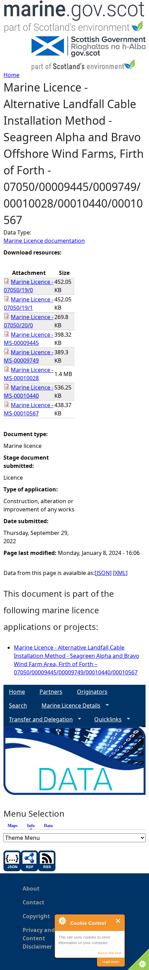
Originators (92, 691)
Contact (33, 902)
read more (111, 962)
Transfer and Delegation (38, 719)
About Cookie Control (62, 920)
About (31, 888)
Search (18, 705)
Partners (51, 691)
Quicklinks (105, 719)
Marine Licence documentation (44, 240)
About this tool (109, 953)
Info (32, 825)
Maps (13, 825)
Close (118, 921)
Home (11, 75)
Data (48, 825)
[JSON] (103, 573)
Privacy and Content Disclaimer (39, 938)
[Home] (74, 18)
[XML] (120, 573)
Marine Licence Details (68, 706)
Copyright (36, 916)
